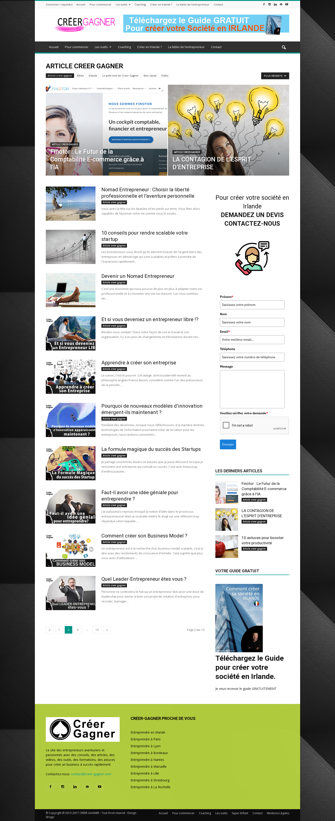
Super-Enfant (240, 813)
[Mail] (280, 4)
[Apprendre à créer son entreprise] (70, 377)
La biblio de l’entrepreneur (192, 4)
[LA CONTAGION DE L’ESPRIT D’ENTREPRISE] (228, 137)
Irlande (93, 75)
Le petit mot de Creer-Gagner (120, 75)
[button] (283, 47)
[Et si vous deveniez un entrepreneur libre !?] (70, 333)
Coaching (140, 4)
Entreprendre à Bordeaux (149, 753)
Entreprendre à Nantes (147, 759)
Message (226, 366)
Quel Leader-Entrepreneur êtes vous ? (143, 579)
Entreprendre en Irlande (148, 732)
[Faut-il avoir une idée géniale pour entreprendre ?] (70, 506)
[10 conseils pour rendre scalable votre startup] (70, 247)
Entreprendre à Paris (146, 739)
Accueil (80, 4)
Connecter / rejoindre (59, 4)
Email (225, 332)
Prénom (226, 297)
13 (97, 630)
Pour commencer (100, 4)
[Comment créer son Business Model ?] (70, 550)
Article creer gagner (60, 75)
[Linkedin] (275, 4)
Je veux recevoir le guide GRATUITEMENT (246, 688)
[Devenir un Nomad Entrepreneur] (70, 290)
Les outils (121, 4)
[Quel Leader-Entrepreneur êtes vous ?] (70, 593)
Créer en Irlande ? (161, 4)
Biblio (80, 75)
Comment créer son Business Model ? (144, 536)
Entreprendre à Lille (145, 773)
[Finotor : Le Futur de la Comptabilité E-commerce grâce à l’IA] (106, 137)
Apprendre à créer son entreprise (138, 363)
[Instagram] (269, 4)
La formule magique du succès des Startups (151, 449)
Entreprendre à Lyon (146, 746)
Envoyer (228, 444)
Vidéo (164, 75)
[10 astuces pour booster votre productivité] (226, 546)
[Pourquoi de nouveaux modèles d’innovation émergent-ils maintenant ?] (70, 420)
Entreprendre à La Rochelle (150, 787)
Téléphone (227, 349)
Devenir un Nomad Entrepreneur (137, 276)
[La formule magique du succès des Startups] (70, 463)
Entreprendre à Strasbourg (150, 780)
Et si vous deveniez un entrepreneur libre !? (149, 319)
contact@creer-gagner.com (91, 774)
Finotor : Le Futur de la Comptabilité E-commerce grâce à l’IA (264, 488)
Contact (218, 4)
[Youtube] (286, 4)
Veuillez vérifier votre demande (244, 413)
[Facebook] (263, 4)
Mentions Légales (278, 813)
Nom (223, 314)
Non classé (150, 75)
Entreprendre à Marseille (149, 766)
